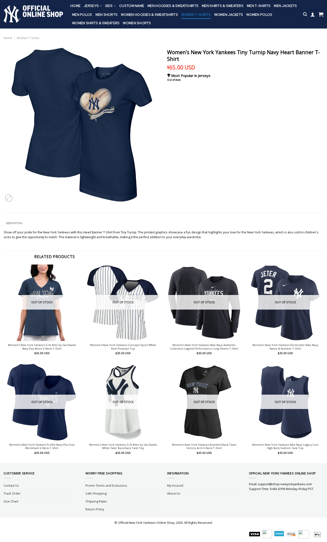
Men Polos (82, 14)
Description (14, 223)
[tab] (14, 223)
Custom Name (131, 6)
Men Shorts (107, 14)
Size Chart (11, 501)
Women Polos (259, 14)
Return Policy (94, 509)
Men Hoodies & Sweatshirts (172, 6)
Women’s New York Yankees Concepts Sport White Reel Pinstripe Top (123, 346)
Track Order (12, 493)
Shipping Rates (96, 501)
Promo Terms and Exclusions (106, 485)
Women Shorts (137, 23)
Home (75, 6)
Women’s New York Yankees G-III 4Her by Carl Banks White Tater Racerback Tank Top (123, 446)
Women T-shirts (196, 14)
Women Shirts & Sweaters (95, 23)
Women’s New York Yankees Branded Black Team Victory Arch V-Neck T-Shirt (204, 446)
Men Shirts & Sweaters (222, 6)
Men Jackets (285, 6)
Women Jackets (228, 14)
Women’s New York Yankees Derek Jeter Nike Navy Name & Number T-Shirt (285, 346)
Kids (109, 6)
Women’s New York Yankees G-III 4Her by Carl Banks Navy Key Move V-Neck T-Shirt (42, 346)
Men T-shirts (259, 6)
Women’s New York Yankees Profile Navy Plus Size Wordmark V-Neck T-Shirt (42, 446)
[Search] (305, 14)
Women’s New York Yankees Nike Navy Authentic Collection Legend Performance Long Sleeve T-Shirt (204, 346)
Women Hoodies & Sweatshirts (149, 14)
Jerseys (91, 6)
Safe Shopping (96, 493)
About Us (173, 493)
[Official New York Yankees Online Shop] (33, 14)
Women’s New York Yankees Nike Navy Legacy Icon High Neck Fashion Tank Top (285, 446)
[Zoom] (8, 198)
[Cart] (321, 14)
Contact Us (11, 485)
